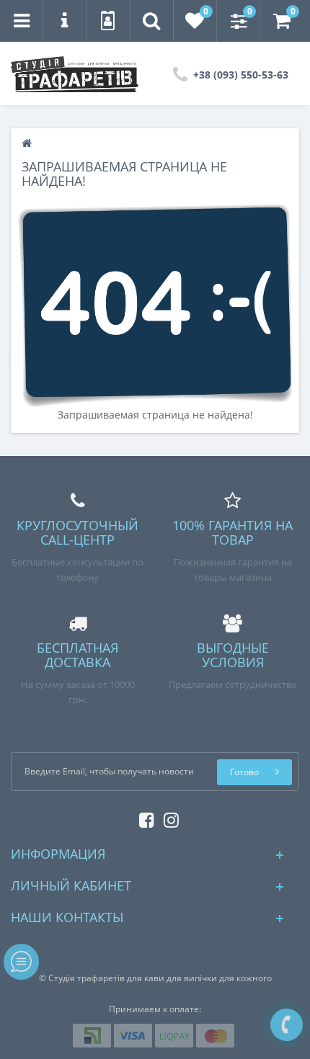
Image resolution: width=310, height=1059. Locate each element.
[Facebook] (143, 817)
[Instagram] (167, 817)
